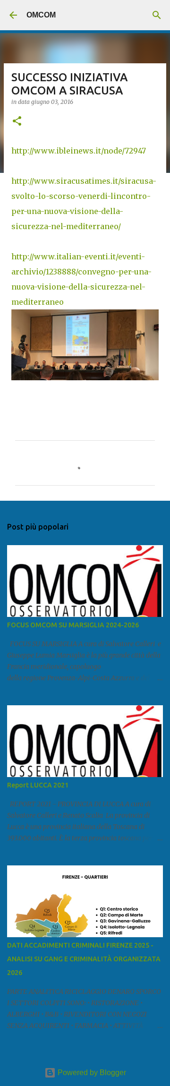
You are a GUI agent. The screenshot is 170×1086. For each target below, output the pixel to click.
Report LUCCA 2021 (37, 785)
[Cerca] (156, 15)
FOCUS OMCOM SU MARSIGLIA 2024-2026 (73, 625)
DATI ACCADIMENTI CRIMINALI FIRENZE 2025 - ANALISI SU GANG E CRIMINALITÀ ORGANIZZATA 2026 (84, 958)
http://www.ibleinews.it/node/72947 (78, 150)
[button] (17, 121)
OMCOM (41, 15)
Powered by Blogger (91, 1073)
